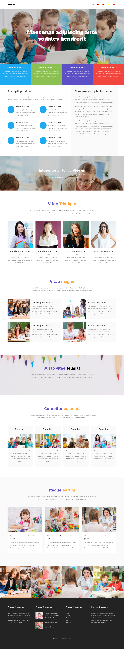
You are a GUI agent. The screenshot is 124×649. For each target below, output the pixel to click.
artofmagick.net (66, 638)
